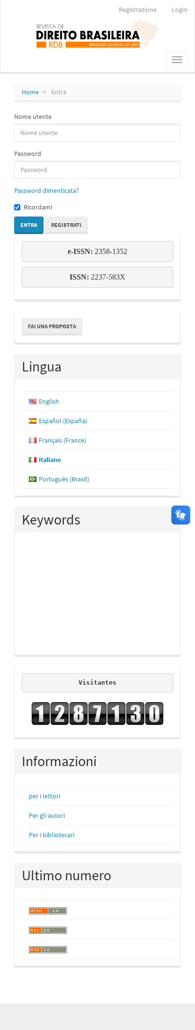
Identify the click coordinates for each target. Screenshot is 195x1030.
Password (27, 153)
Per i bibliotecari (51, 835)
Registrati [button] (66, 224)
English (49, 401)
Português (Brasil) (64, 479)
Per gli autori (47, 815)
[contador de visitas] (97, 713)
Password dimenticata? (46, 190)
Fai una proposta (52, 326)
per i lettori (44, 796)
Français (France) (62, 440)
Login (179, 9)
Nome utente (33, 116)
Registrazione (138, 9)
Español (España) (63, 420)
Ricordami (38, 207)
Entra (28, 224)
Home (30, 92)
